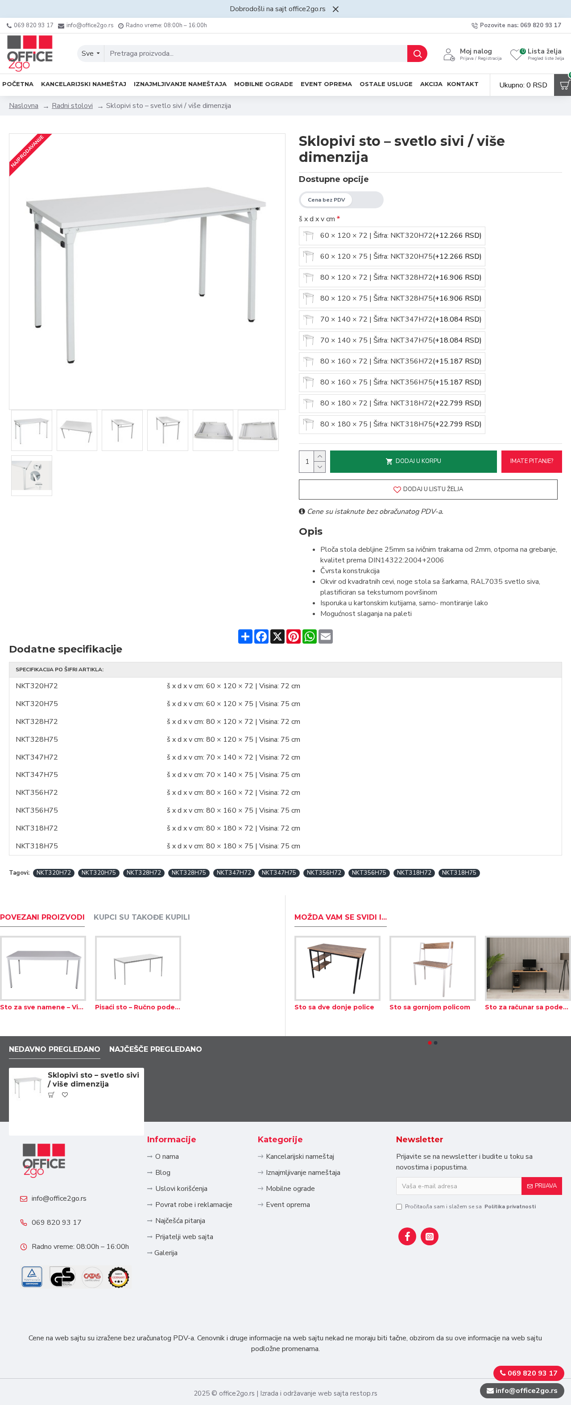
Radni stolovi (72, 106)
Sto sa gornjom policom (429, 1007)
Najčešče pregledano (155, 1049)
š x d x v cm (317, 219)
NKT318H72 (414, 873)
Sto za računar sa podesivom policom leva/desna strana (528, 1007)
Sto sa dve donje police (334, 1007)
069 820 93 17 (57, 1222)
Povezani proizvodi (42, 917)
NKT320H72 (54, 873)
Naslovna (23, 106)
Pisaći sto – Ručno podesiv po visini (138, 1007)
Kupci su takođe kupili (142, 917)
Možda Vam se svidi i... (340, 917)
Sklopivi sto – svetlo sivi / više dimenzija (93, 1080)
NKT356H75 (369, 873)
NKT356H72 (324, 873)
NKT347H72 (234, 873)
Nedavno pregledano (54, 1049)
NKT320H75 (99, 873)
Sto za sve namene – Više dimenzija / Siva (43, 1007)
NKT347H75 (279, 873)
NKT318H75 (459, 873)
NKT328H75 (189, 873)
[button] (430, 1043)
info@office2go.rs (59, 1198)
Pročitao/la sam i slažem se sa (470, 1206)
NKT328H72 (144, 873)
